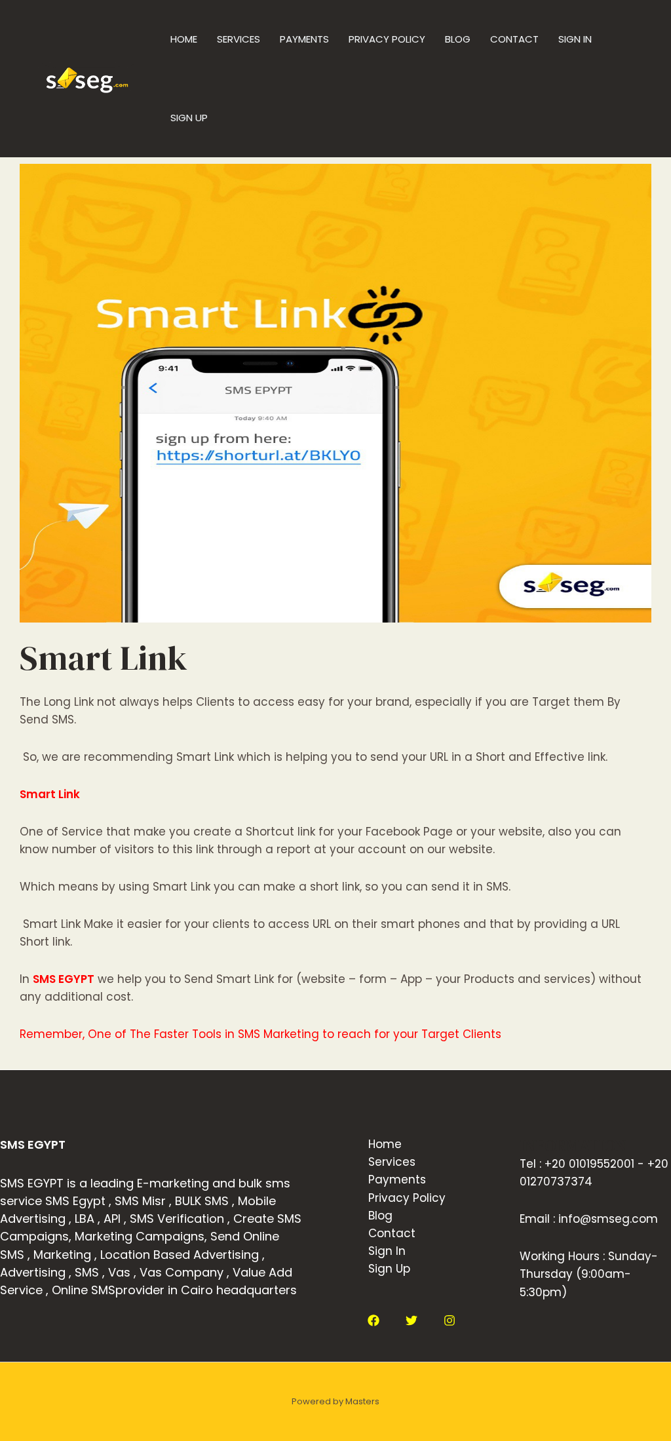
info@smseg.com (608, 1219)
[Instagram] (449, 1320)
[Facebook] (373, 1320)
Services (238, 39)
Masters (362, 1401)
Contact (514, 39)
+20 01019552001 (589, 1164)
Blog (457, 39)
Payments (304, 39)
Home (183, 39)
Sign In (575, 39)
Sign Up (189, 118)
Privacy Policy (387, 39)
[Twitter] (411, 1320)
